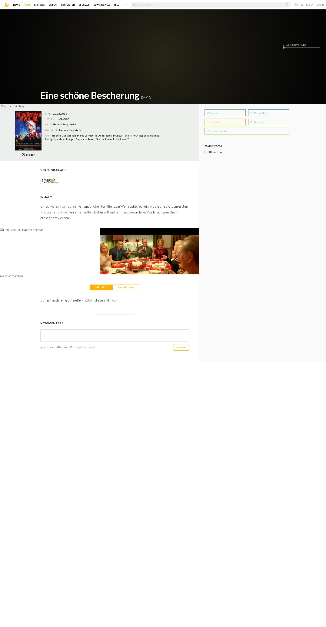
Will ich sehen (260, 112)
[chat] (296, 5)
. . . (125, 3)
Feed (117, 5)
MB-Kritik (101, 287)
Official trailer (215, 151)
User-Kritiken (126, 287)
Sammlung (258, 122)
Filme (27, 5)
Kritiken (39, 5)
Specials (84, 5)
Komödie (63, 119)
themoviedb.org (16, 106)
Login (320, 5)
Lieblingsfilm (215, 122)
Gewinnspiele (101, 5)
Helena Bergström (70, 130)
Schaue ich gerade (218, 131)
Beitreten (307, 5)
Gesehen (214, 112)
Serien (53, 5)
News (16, 5)
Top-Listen (68, 5)
